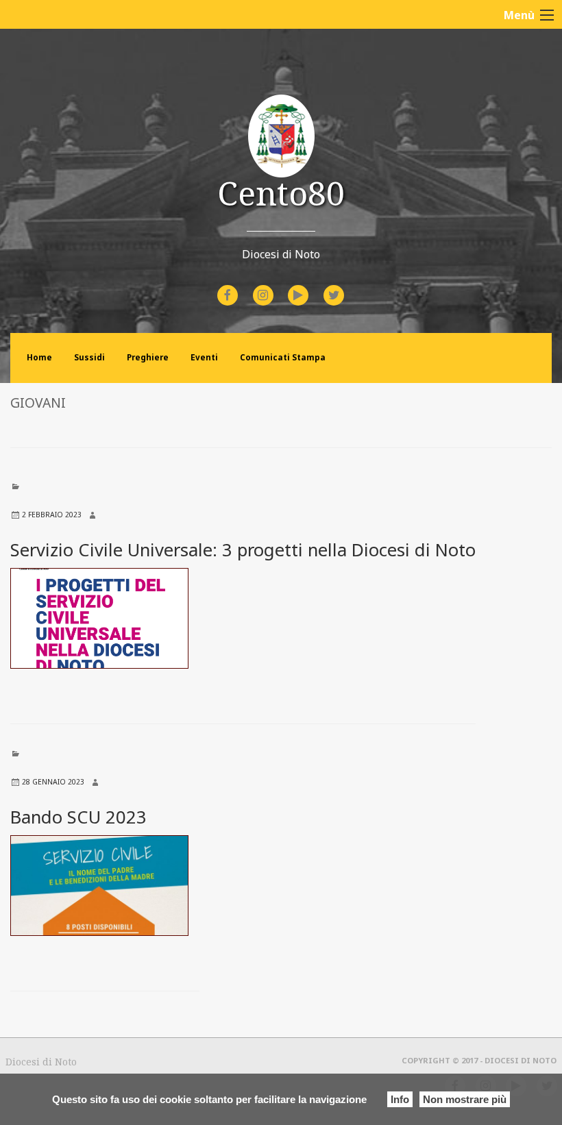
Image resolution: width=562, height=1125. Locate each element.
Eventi (204, 357)
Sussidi (89, 357)
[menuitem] (229, 295)
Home (39, 357)
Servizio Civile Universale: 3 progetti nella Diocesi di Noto (243, 550)
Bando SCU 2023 (78, 817)
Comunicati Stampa (283, 357)
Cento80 (281, 193)
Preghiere (148, 357)
